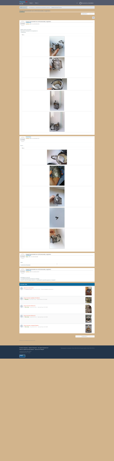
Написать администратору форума (26, 349)
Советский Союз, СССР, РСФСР (42, 299)
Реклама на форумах (23, 347)
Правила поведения (33, 347)
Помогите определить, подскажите (47, 289)
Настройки (78, 336)
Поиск (36, 3)
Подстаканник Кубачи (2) (29, 315)
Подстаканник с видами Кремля (31, 325)
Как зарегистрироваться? (43, 347)
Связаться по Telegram (39, 349)
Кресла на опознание (29, 287)
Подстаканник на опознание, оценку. (35, 11)
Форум (30, 3)
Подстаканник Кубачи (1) (29, 305)
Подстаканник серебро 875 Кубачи (32, 298)
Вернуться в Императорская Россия (27, 340)
